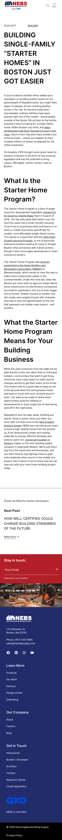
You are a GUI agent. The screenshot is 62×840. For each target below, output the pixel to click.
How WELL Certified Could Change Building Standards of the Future (30, 523)
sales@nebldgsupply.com (20, 643)
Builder (33, 25)
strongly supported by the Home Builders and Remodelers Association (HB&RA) (27, 265)
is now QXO (19, 811)
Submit (56, 569)
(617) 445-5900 (24, 639)
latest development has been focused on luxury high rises (30, 131)
